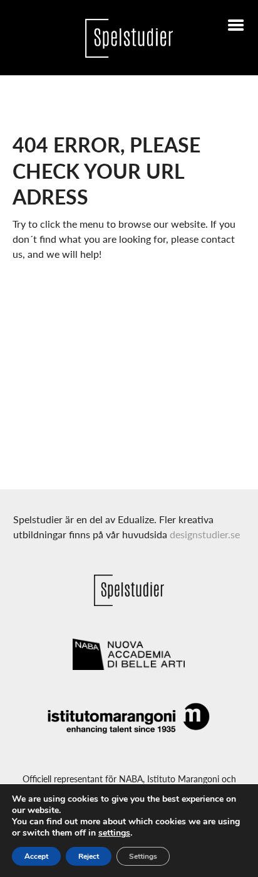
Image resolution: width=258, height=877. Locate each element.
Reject (88, 856)
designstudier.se (205, 534)
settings (114, 833)
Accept (36, 856)
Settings (143, 856)
